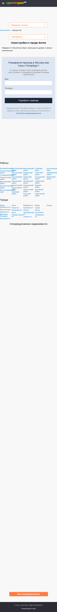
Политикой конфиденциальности (28, 113)
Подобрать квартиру (28, 100)
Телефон (9, 88)
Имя (6, 79)
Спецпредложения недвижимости (28, 224)
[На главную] (19, 2)
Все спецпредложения (28, 594)
